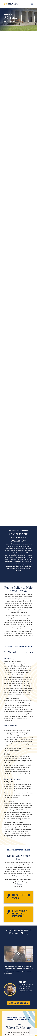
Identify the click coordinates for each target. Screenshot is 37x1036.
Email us (19, 884)
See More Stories (18, 1003)
